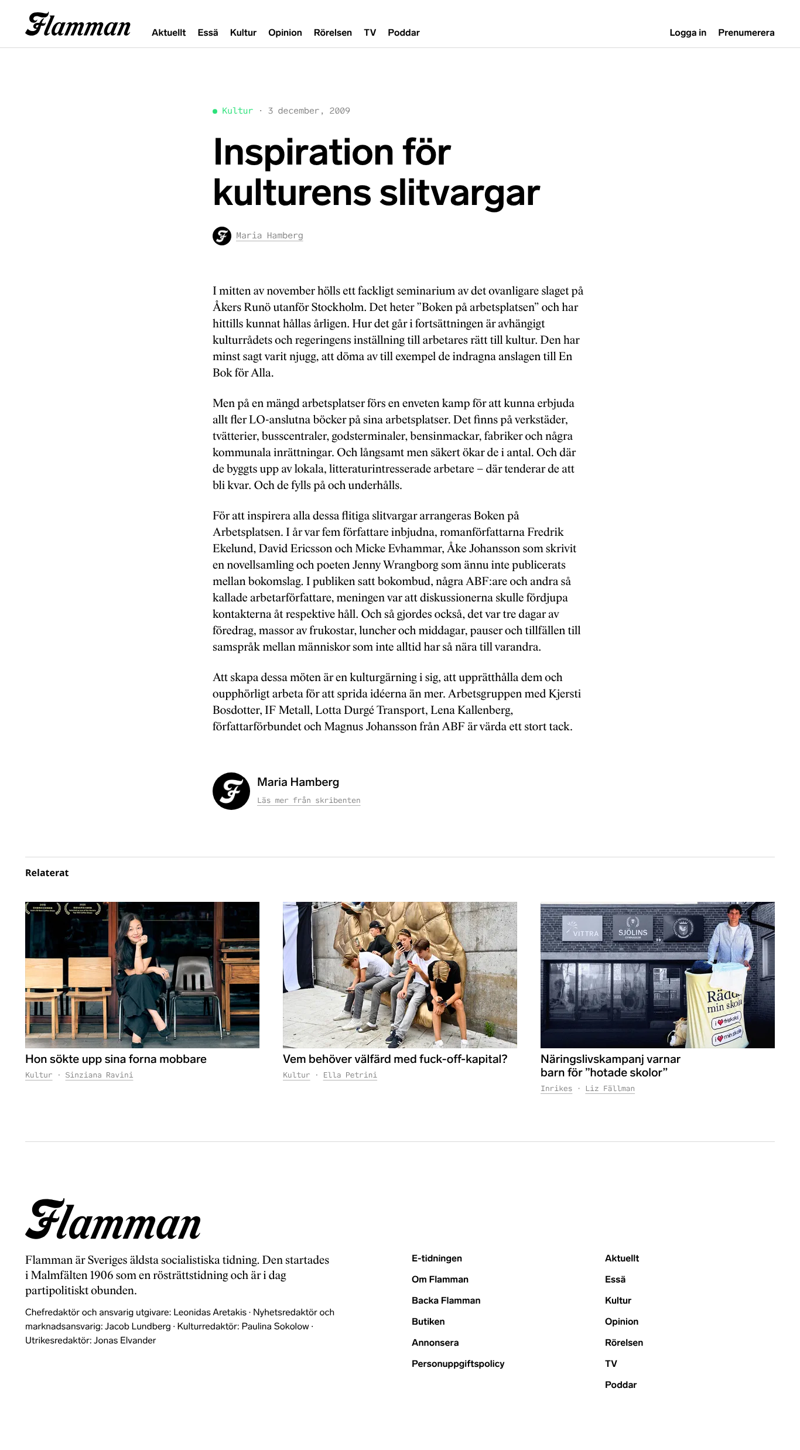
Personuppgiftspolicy (458, 1364)
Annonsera (435, 1343)
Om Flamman (440, 1279)
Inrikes (556, 1088)
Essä (207, 33)
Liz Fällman (610, 1088)
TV (370, 33)
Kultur (243, 33)
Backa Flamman (446, 1301)
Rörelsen (333, 33)
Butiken (428, 1322)
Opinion (285, 33)
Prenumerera (746, 33)
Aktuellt (169, 33)
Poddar (404, 33)
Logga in (687, 33)
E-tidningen (437, 1258)
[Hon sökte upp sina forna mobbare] (142, 975)
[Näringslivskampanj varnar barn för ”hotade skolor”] (658, 975)
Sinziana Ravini (100, 1075)
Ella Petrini (350, 1075)
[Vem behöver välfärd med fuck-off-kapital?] (400, 975)
